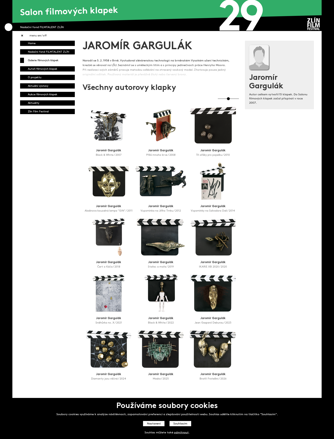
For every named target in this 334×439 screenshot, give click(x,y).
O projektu (34, 77)
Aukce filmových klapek (42, 94)
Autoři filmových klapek (42, 69)
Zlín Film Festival (38, 111)
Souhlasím (180, 423)
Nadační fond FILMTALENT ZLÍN (48, 52)
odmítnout (181, 432)
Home (32, 43)
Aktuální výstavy (38, 86)
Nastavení (154, 423)
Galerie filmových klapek (43, 60)
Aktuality (33, 103)
